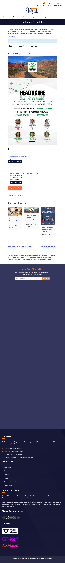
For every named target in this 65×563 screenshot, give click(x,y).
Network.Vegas (32, 10)
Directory (16, 17)
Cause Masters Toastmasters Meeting (14, 221)
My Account (7, 467)
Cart (43, 4)
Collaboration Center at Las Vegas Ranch (24, 173)
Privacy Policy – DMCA (10, 482)
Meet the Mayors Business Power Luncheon (47, 229)
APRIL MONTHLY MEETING (48, 246)
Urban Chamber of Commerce (17, 157)
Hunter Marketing (46, 559)
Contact (6, 478)
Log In (39, 5)
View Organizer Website (15, 161)
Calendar (6, 17)
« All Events (11, 36)
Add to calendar (16, 195)
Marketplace (45, 17)
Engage (34, 17)
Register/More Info (15, 188)
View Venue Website (16, 182)
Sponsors (26, 17)
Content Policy (8, 485)
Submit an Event (58, 5)
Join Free (49, 5)
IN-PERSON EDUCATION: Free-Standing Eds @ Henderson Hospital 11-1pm (19, 247)
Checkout (6, 474)
